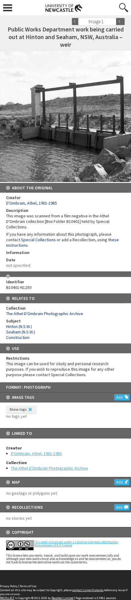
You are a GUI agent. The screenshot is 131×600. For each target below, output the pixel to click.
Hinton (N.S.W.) (19, 326)
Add (119, 397)
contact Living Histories (88, 590)
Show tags (18, 409)
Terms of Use (28, 586)
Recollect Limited (62, 598)
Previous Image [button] (76, 21)
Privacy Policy (9, 586)
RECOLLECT (7, 598)
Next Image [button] (120, 21)
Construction (18, 337)
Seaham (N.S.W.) (20, 332)
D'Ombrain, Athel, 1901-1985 (36, 453)
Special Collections (38, 239)
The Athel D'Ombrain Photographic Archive (49, 468)
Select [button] (113, 21)
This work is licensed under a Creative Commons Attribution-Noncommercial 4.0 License (76, 543)
